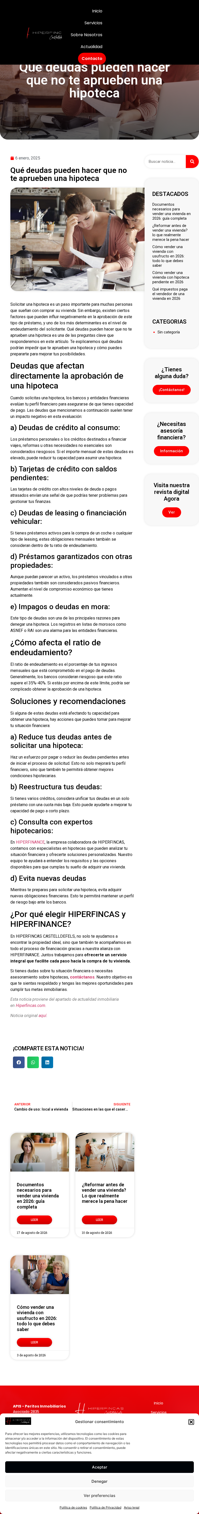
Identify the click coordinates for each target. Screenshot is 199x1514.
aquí (42, 1015)
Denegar (99, 1481)
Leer (34, 1220)
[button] (191, 1422)
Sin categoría (169, 332)
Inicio (97, 11)
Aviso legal (131, 1507)
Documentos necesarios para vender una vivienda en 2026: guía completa (38, 1196)
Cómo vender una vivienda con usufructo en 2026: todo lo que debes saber (37, 1318)
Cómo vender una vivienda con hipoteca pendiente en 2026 (170, 277)
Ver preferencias (99, 1495)
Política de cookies (73, 1507)
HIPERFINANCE (30, 842)
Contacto (92, 59)
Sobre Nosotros (86, 35)
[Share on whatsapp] (33, 1062)
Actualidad (91, 47)
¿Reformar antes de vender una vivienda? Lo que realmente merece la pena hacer (104, 1193)
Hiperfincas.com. (31, 1005)
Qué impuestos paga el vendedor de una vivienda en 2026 (170, 294)
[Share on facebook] (19, 1062)
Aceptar (99, 1467)
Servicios (93, 23)
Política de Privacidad (105, 1507)
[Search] (192, 161)
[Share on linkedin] (47, 1062)
